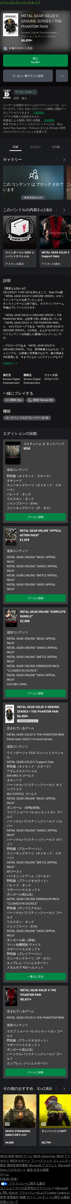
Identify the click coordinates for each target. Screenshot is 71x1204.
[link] (19, 241)
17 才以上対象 (24, 92)
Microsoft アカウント (43, 1165)
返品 (30, 1170)
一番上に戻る (36, 976)
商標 (23, 1197)
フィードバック (41, 1161)
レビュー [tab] (35, 146)
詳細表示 (8, 363)
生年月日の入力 (33, 197)
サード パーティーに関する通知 (48, 1197)
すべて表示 (44, 209)
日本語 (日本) (9, 1179)
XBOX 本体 (7, 1156)
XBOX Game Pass (44, 1156)
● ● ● (62, 76)
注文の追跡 (41, 1170)
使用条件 (13, 1197)
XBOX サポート (20, 1161)
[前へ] (56, 159)
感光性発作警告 (17, 1165)
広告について (9, 1202)
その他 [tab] (56, 146)
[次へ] (64, 159)
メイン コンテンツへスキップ (20, 2)
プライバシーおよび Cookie (37, 1192)
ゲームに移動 (36, 517)
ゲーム (4, 1174)
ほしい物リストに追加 (30, 75)
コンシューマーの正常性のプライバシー (27, 1188)
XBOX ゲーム (23, 1156)
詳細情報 (38, 112)
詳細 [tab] (15, 146)
